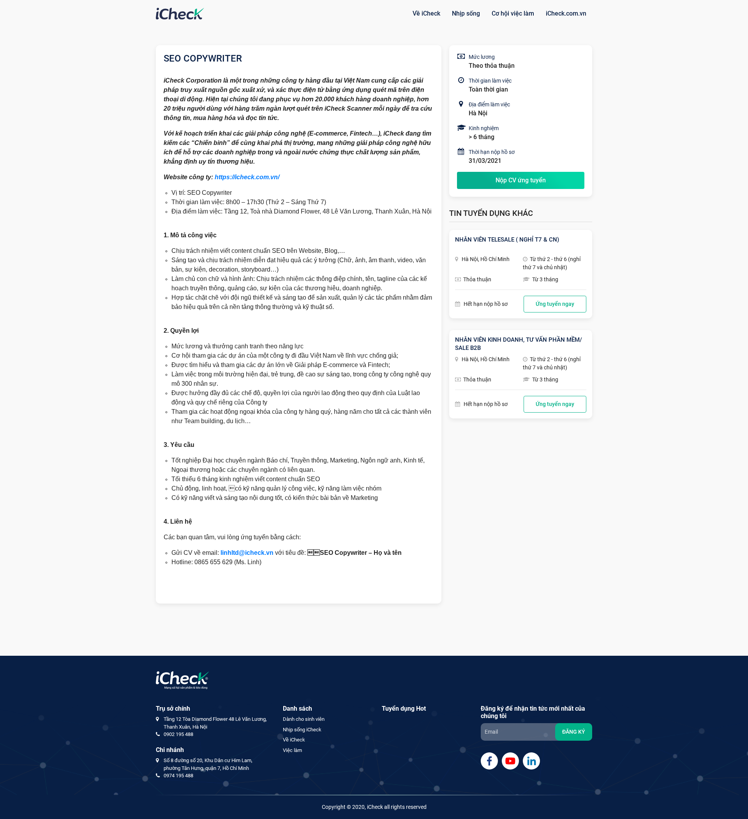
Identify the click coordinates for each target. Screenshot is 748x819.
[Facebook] (489, 761)
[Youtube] (510, 761)
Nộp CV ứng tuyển (521, 180)
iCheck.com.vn (566, 13)
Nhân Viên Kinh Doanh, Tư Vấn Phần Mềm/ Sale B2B (518, 343)
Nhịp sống (466, 13)
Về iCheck (426, 13)
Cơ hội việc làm (513, 13)
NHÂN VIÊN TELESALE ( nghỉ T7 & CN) (507, 239)
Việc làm (292, 750)
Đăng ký (573, 732)
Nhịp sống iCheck (302, 730)
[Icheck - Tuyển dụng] (180, 13)
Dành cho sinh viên (304, 719)
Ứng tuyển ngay (555, 304)
